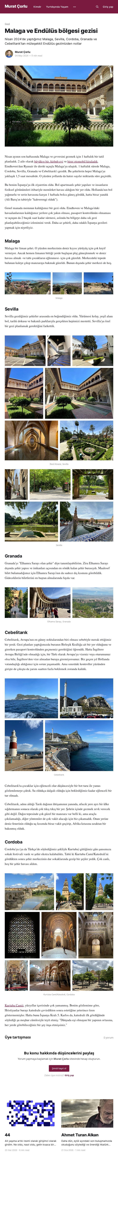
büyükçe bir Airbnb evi (48, 161)
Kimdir (37, 6)
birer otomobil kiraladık (82, 161)
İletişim (76, 1175)
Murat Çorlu (16, 6)
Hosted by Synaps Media (61, 1179)
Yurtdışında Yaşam (57, 6)
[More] (74, 7)
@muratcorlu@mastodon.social (55, 1175)
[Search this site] (97, 6)
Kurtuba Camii (14, 1005)
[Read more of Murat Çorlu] (9, 54)
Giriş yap (108, 6)
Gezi (7, 24)
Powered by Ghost (104, 1175)
